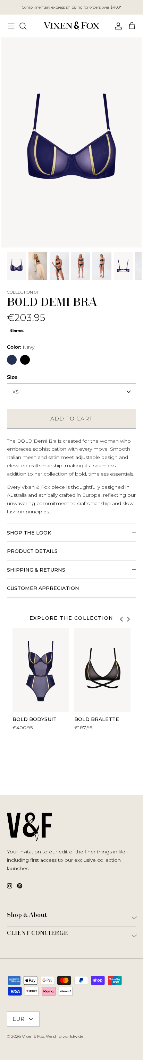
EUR (18, 1019)
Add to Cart (71, 418)
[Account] (116, 26)
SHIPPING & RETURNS (36, 570)
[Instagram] (9, 885)
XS (15, 392)
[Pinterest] (19, 885)
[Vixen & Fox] (71, 26)
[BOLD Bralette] (102, 670)
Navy (20, 347)
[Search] (26, 26)
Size (12, 377)
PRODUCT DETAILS (32, 551)
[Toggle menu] (11, 26)
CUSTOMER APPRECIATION (43, 588)
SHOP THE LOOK (29, 533)
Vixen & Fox (33, 1036)
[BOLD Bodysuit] (40, 670)
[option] (71, 142)
